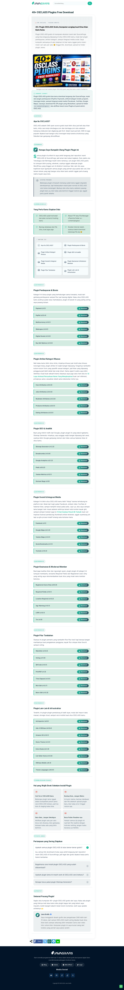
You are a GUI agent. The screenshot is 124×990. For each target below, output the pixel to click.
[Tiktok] (67, 975)
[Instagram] (56, 975)
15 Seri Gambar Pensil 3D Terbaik (69, 512)
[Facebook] (62, 975)
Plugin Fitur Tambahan (46, 270)
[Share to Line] (58, 941)
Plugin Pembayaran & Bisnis (75, 245)
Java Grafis (68, 983)
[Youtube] (51, 975)
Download (84, 308)
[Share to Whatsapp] (49, 941)
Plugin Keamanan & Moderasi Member (75, 262)
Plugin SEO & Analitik (72, 252)
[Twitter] (72, 975)
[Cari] (90, 3)
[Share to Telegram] (54, 941)
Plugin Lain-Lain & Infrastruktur (72, 271)
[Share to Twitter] (45, 941)
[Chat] (121, 986)
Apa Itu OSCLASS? (45, 245)
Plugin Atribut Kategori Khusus (46, 253)
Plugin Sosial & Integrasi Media (47, 262)
